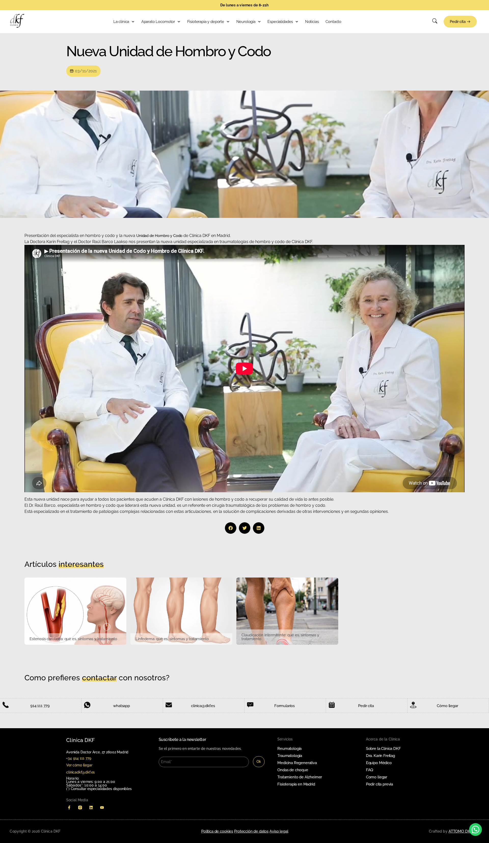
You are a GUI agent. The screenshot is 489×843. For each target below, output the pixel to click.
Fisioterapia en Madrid (296, 784)
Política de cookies (217, 831)
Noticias (312, 21)
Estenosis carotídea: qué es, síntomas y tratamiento (73, 639)
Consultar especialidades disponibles (101, 789)
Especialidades (280, 21)
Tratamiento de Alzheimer (299, 777)
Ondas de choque (292, 770)
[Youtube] (102, 807)
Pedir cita (366, 706)
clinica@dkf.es (203, 706)
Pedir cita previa (379, 784)
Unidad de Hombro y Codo (159, 235)
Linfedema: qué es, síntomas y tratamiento (172, 639)
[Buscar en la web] (434, 22)
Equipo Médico (379, 763)
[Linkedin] (91, 807)
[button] (230, 528)
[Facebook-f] (69, 807)
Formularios (284, 706)
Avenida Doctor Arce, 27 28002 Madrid (97, 752)
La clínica (121, 21)
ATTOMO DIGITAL (464, 831)
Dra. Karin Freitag (380, 755)
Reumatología (289, 748)
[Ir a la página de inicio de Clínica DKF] (17, 21)
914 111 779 (40, 706)
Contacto (333, 21)
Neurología (245, 21)
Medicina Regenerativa (297, 763)
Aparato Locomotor (158, 21)
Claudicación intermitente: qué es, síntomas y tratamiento (280, 637)
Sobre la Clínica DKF (383, 748)
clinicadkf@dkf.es (80, 772)
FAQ (369, 770)
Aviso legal (278, 831)
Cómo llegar (447, 706)
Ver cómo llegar (79, 765)
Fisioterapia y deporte (205, 21)
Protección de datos (251, 831)
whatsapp (121, 706)
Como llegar (376, 777)
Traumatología (289, 755)
